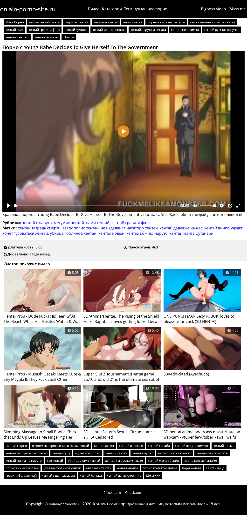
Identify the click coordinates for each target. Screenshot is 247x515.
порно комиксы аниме (160, 468)
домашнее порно (151, 9)
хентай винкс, (217, 228)
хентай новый (223, 445)
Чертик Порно (16, 445)
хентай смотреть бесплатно (26, 453)
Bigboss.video (213, 9)
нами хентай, (98, 222)
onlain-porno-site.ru (27, 9)
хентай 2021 (14, 29)
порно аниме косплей (22, 468)
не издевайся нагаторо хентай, (130, 228)
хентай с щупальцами (58, 475)
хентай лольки (91, 475)
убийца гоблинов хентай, (74, 233)
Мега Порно (15, 22)
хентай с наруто (17, 37)
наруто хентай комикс (174, 453)
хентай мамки (127, 468)
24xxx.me (237, 9)
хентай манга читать (212, 453)
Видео (94, 9)
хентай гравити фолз (44, 29)
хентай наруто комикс (191, 445)
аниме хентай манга (44, 22)
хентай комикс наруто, (148, 233)
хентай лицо (215, 468)
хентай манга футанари (191, 233)
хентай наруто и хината (148, 29)
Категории (112, 9)
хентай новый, (112, 233)
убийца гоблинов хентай (62, 468)
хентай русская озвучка (221, 29)
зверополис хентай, (81, 228)
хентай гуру (61, 453)
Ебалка (68, 37)
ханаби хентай (116, 453)
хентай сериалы (46, 37)
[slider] (95, 205)
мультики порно (87, 453)
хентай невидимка (185, 29)
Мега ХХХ (153, 475)
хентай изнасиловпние (124, 475)
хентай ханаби (159, 445)
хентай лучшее (76, 29)
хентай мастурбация (163, 460)
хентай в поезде (131, 445)
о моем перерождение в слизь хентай (60, 445)
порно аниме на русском (166, 22)
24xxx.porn (112, 492)
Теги (128, 9)
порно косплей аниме (200, 460)
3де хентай (55, 460)
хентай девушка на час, (182, 228)
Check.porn (134, 492)
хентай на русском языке (124, 460)
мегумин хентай (106, 22)
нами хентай (132, 22)
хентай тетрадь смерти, (40, 228)
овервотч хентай (98, 468)
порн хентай (191, 468)
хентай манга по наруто (24, 460)
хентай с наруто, (38, 222)
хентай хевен (104, 445)
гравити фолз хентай (21, 475)
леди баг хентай (77, 22)
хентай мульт (142, 453)
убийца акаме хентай (84, 460)
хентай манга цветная (108, 29)
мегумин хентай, (70, 222)
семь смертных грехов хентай (212, 22)
